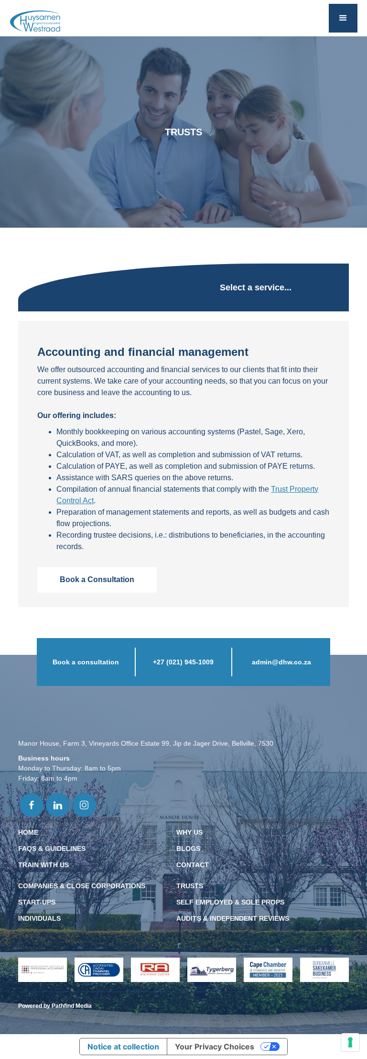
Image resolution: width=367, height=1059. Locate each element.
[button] (343, 18)
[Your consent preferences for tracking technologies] (350, 1042)
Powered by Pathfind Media (55, 1006)
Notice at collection (123, 1046)
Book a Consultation (97, 579)
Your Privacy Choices (214, 1046)
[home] (35, 21)
